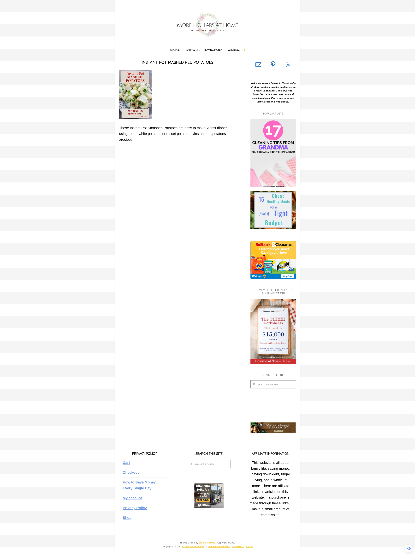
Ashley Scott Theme (193, 546)
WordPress (238, 546)
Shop (127, 518)
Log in (249, 546)
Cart (126, 463)
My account (132, 498)
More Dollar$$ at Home (207, 24)
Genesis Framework (219, 546)
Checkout (131, 473)
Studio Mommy (207, 542)
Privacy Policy (135, 508)
